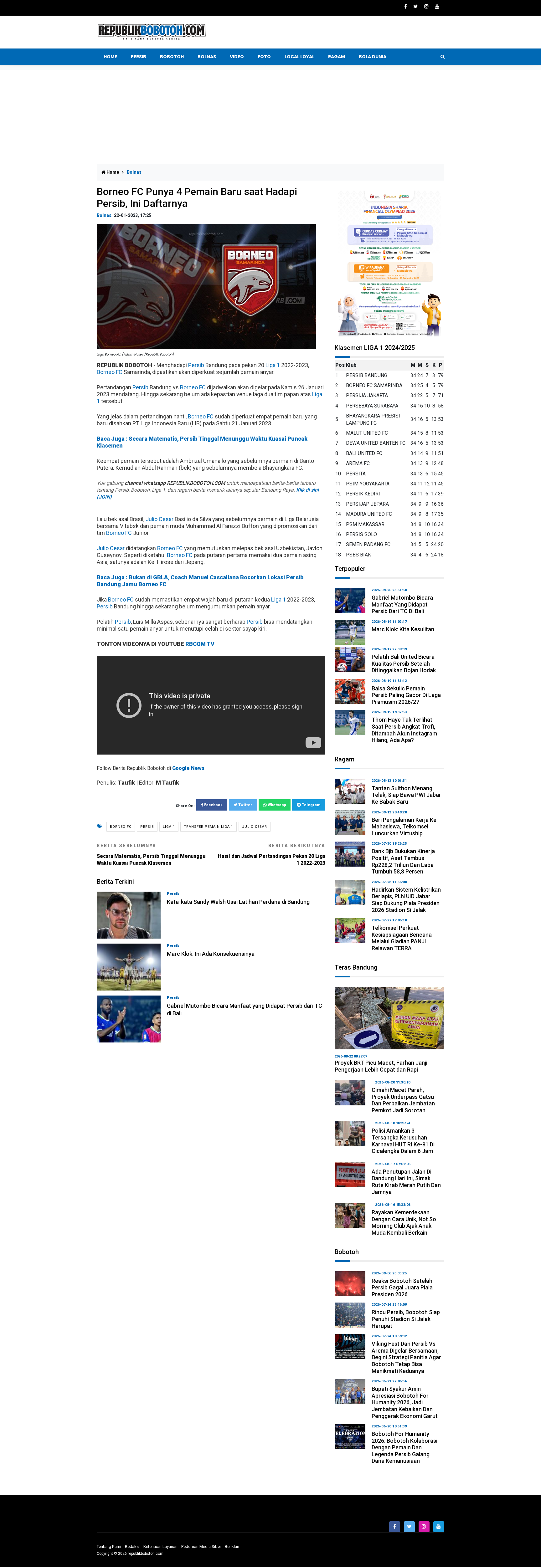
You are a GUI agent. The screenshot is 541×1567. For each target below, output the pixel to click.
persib (147, 827)
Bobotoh (172, 57)
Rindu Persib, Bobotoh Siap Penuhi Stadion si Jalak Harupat (406, 1319)
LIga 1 (278, 599)
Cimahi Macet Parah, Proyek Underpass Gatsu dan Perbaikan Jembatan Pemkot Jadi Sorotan (403, 1100)
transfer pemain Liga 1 (208, 827)
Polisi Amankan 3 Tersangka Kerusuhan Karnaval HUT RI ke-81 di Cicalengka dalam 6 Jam (403, 1140)
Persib (138, 57)
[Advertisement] (270, 117)
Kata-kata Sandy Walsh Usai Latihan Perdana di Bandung (238, 902)
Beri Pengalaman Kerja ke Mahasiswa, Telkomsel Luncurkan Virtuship (404, 827)
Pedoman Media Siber (201, 1546)
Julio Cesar (159, 519)
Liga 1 (272, 365)
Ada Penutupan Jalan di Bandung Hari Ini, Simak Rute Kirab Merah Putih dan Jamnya (406, 1181)
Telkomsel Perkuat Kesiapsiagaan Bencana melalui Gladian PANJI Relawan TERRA (402, 937)
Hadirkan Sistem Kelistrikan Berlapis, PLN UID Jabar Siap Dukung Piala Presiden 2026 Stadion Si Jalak (406, 899)
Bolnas (207, 57)
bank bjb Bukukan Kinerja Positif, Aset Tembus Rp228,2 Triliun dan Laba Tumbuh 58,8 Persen (403, 861)
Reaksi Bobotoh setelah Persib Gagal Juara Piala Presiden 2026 (402, 1288)
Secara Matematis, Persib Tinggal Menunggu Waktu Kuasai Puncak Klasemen (151, 854)
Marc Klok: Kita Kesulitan (403, 629)
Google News (188, 768)
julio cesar (254, 827)
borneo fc (120, 827)
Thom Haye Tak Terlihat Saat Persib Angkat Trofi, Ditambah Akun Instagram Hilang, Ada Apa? (404, 729)
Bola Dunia (372, 57)
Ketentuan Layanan (160, 1546)
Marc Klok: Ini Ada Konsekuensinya (211, 953)
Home (110, 57)
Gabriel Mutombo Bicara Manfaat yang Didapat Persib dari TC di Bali (402, 604)
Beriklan (232, 1546)
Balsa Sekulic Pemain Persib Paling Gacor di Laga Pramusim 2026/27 (406, 695)
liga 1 (169, 827)
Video (237, 57)
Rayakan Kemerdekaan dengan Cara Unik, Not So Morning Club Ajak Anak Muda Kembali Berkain (404, 1222)
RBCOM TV (199, 644)
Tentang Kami (109, 1546)
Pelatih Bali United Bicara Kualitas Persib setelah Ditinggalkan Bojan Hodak (404, 663)
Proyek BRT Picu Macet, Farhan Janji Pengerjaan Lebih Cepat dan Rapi (381, 1066)
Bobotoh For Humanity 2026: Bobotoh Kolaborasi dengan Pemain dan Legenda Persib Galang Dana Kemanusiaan (404, 1447)
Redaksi (132, 1546)
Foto (264, 57)
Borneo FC (109, 372)
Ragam (336, 57)
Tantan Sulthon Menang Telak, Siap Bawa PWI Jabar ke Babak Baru (406, 795)
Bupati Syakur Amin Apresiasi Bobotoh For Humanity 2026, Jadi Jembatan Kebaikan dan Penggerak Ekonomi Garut (405, 1402)
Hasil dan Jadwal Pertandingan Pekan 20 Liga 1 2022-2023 (271, 854)
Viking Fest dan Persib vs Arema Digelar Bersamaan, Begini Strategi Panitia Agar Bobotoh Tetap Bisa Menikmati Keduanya (406, 1357)
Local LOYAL (299, 57)
